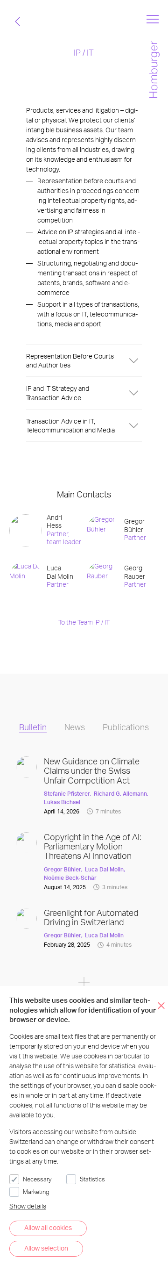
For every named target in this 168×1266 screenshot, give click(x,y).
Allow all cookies (48, 1227)
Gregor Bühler (62, 869)
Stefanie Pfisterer (67, 793)
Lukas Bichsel (62, 802)
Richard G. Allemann (120, 793)
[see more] (84, 984)
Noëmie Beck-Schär (70, 877)
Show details (27, 1206)
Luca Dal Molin (104, 869)
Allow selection (46, 1248)
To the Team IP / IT (84, 622)
